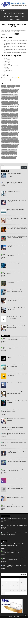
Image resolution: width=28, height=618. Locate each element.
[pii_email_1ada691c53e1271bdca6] (9, 91)
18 (6, 587)
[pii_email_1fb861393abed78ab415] (9, 92)
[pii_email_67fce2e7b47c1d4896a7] (9, 108)
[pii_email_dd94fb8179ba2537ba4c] (9, 139)
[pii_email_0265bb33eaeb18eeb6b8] (9, 89)
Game (5, 71)
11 (6, 585)
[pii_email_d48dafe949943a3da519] (9, 134)
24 (2, 590)
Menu (4, 11)
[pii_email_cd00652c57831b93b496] (9, 132)
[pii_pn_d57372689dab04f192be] (9, 154)
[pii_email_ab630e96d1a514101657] (9, 127)
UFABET (18, 85)
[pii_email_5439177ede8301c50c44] (9, 120)
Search (2, 165)
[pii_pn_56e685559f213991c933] (9, 151)
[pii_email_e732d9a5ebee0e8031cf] (9, 142)
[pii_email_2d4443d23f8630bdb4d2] (9, 94)
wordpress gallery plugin (7, 87)
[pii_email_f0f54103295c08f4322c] (9, 146)
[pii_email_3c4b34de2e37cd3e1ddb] (9, 97)
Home (5, 13)
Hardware (6, 16)
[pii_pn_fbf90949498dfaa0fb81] (8, 158)
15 (21, 585)
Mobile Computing (14, 16)
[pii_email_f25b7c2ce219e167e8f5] (9, 147)
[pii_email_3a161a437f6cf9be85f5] (9, 96)
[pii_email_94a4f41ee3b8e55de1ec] (9, 111)
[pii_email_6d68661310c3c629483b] (9, 101)
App (5, 67)
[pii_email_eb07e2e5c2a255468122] (9, 144)
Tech (9, 13)
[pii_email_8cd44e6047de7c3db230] (9, 104)
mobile (5, 68)
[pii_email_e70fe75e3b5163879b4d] (9, 140)
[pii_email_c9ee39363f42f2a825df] (9, 130)
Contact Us (18, 19)
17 (2, 587)
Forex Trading (7, 70)
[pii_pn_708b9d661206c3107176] (9, 152)
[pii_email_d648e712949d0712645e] (9, 137)
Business (6, 61)
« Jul (2, 597)
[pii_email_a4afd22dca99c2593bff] (9, 123)
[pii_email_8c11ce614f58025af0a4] (9, 103)
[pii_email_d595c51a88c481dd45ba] (9, 135)
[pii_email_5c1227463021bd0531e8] (9, 99)
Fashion (5, 62)
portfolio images (11, 85)
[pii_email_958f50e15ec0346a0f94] (9, 116)
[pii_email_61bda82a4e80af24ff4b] (9, 106)
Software (22, 16)
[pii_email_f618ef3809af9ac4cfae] (9, 149)
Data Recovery (10, 19)
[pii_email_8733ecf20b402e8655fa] (9, 118)
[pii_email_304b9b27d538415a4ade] (9, 115)
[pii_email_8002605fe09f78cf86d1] (9, 122)
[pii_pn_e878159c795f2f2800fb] (8, 156)
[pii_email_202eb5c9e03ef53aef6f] (9, 113)
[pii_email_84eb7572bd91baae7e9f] (9, 109)
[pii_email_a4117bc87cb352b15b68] (9, 125)
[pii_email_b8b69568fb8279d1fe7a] (9, 128)
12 (10, 585)
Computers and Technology (18, 13)
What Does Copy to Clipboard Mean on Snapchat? (15, 52)
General (6, 59)
